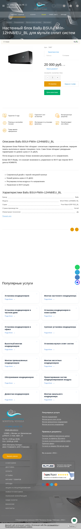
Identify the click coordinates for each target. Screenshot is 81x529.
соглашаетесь (52, 525)
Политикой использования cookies (18, 527)
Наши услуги (11, 500)
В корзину (52, 84)
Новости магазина (14, 492)
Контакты (10, 508)
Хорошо (72, 526)
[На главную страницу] (40, 6)
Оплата (9, 471)
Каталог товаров (13, 479)
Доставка (10, 467)
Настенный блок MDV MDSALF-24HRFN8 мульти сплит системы (26, 254)
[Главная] (3, 22)
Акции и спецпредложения (18, 488)
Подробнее (9, 299)
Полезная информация (16, 496)
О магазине (11, 463)
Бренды (9, 483)
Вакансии (10, 504)
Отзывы (9, 475)
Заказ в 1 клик (70, 84)
